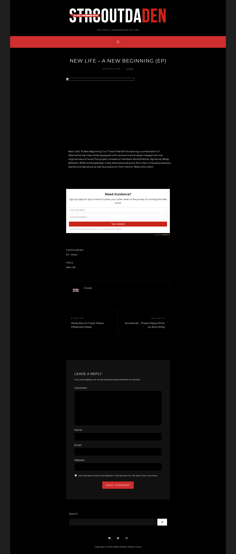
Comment (81, 387)
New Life (71, 267)
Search (73, 513)
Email (78, 445)
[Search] (162, 522)
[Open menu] (118, 42)
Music (74, 254)
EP (67, 254)
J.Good (130, 69)
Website (79, 460)
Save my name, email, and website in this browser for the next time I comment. (118, 475)
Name (79, 429)
